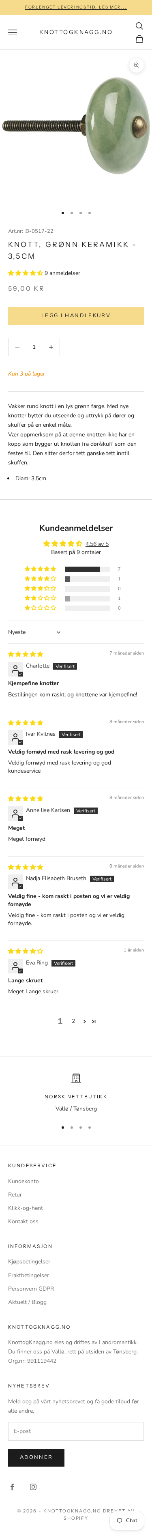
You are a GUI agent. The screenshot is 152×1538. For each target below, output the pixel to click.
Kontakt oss (23, 1221)
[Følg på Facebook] (12, 1487)
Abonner (36, 1457)
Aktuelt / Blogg (27, 1302)
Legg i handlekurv (76, 315)
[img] (25, 654)
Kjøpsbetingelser (29, 1261)
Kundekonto (23, 1181)
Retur (15, 1195)
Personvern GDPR (31, 1289)
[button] (26, 273)
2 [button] (73, 1021)
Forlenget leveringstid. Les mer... (76, 7)
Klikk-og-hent (25, 1208)
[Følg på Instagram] (33, 1487)
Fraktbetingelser (28, 1275)
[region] (76, 1093)
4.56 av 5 (97, 544)
